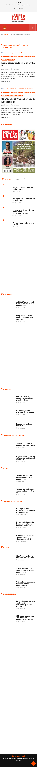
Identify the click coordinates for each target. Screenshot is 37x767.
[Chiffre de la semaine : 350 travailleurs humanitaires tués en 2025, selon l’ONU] (7, 618)
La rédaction (6, 69)
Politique (12, 95)
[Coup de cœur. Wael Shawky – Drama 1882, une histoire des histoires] (7, 317)
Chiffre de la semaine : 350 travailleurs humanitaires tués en (25, 617)
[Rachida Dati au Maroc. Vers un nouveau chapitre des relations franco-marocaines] (7, 537)
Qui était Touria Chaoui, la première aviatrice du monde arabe (25, 304)
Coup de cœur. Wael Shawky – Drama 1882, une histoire (24, 317)
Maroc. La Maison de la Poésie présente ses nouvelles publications (25, 524)
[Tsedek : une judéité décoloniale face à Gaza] (7, 444)
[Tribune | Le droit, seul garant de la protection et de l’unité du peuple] (7, 491)
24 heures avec (20, 533)
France (4, 59)
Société (11, 59)
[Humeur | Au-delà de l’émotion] (7, 425)
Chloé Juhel (6, 105)
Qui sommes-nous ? (18, 756)
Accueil (4, 56)
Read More (4, 81)
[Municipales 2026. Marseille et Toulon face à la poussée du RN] (7, 510)
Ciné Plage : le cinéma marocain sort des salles (25, 557)
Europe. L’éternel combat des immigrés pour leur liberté (24, 398)
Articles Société (28, 56)
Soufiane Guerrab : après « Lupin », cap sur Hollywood (18, 5)
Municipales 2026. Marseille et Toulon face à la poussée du (25, 510)
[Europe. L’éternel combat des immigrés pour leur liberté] (7, 398)
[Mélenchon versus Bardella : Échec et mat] (7, 411)
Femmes (18, 454)
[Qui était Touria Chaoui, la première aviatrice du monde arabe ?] (7, 304)
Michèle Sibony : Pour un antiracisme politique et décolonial (25, 458)
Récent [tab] (8, 180)
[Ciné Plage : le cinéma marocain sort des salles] (7, 557)
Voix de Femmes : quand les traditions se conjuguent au (25, 583)
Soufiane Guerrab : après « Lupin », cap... (23, 188)
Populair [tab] (19, 180)
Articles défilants (15, 56)
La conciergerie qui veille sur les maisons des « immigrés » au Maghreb (25, 603)
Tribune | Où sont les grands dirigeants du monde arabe (24, 477)
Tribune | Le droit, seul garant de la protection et (25, 491)
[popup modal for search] (32, 27)
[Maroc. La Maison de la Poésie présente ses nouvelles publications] (7, 524)
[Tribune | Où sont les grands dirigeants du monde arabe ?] (7, 477)
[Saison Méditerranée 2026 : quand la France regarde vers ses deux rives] (7, 570)
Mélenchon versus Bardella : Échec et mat (25, 411)
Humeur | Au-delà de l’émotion (24, 425)
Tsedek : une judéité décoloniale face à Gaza (25, 444)
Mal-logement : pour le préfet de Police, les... (24, 199)
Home (6, 34)
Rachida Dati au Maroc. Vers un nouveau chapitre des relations (25, 537)
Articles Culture (21, 300)
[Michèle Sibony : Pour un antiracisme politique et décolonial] (7, 458)
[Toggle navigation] (4, 28)
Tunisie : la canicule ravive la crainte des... (23, 224)
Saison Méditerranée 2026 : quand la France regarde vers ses (25, 570)
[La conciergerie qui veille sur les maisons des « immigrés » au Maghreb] (7, 603)
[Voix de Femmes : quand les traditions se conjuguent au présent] (7, 583)
